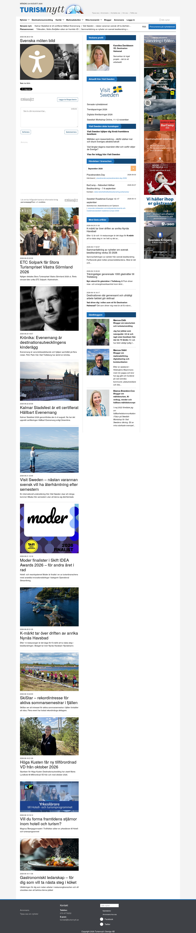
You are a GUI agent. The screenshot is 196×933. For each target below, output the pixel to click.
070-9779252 (65, 913)
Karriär (59, 20)
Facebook (109, 919)
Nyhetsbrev (107, 911)
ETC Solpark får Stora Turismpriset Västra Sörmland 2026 (59, 25)
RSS (144, 26)
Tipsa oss (95, 13)
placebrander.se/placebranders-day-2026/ (111, 178)
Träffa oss (133, 13)
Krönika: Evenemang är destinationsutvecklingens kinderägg (110, 25)
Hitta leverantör (92, 20)
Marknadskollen (73, 20)
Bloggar (107, 20)
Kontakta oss (115, 13)
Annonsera (105, 13)
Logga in (131, 20)
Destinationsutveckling (42, 20)
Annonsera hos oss (110, 914)
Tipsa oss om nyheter (29, 914)
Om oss (125, 13)
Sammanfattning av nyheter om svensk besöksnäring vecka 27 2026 (60, 29)
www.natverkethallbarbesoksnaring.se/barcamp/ (111, 192)
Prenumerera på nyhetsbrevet (162, 26)
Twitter (107, 924)
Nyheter (23, 20)
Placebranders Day (96, 174)
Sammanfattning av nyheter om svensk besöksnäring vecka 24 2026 (112, 29)
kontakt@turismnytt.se (69, 919)
